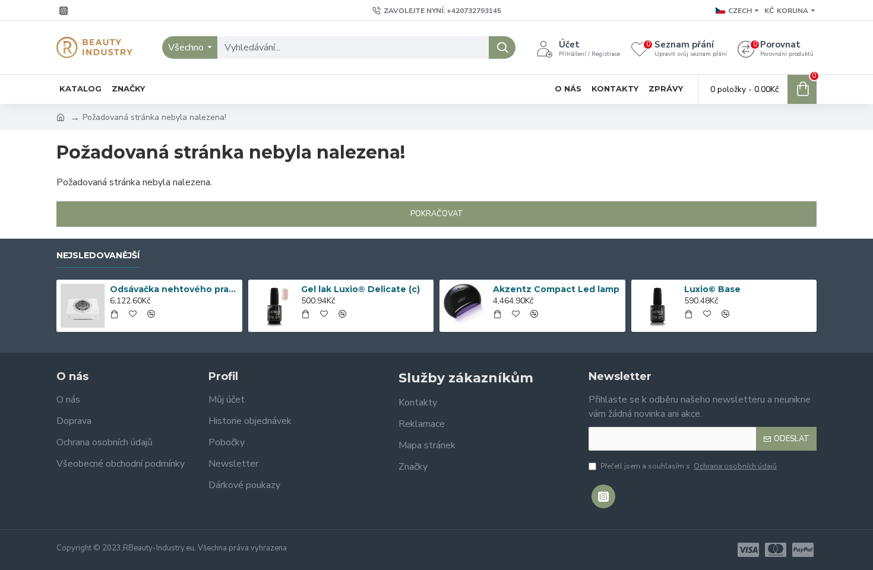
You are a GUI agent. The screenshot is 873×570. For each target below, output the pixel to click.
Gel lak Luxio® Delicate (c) (360, 289)
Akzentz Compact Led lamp (556, 289)
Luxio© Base (712, 289)
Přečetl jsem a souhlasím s (688, 466)
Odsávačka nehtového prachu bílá (174, 289)
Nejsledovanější (98, 256)
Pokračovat (436, 213)
